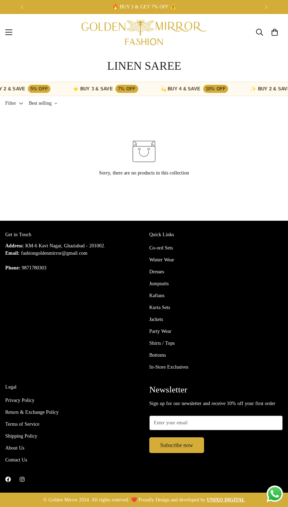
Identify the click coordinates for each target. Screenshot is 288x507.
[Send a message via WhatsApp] (274, 493)
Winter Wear (161, 259)
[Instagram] (22, 479)
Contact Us (16, 460)
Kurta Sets (159, 307)
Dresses (156, 271)
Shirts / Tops (162, 343)
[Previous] (22, 7)
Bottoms (157, 355)
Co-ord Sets (161, 248)
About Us (14, 448)
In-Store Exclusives (168, 367)
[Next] (266, 7)
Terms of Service (22, 424)
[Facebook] (8, 479)
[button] (275, 32)
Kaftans (156, 295)
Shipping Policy (21, 436)
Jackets (156, 319)
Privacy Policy (19, 400)
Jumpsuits (159, 283)
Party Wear (160, 331)
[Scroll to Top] (274, 469)
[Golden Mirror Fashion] (144, 32)
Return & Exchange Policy (32, 412)
